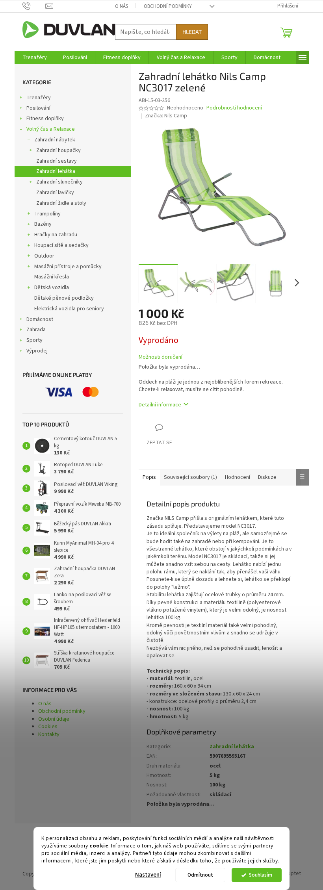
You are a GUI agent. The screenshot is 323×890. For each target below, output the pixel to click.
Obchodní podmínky (168, 6)
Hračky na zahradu (55, 235)
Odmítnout (200, 875)
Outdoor (44, 256)
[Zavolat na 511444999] (34, 5)
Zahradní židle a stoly (61, 203)
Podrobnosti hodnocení (234, 108)
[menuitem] (35, 57)
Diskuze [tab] (267, 477)
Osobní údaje (53, 719)
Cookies (48, 727)
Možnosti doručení (160, 357)
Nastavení (148, 875)
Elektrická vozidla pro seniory (69, 309)
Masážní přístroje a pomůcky (68, 267)
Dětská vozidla (51, 287)
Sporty (34, 340)
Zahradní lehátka (55, 171)
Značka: (166, 116)
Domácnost (39, 319)
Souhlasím (260, 875)
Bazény (43, 224)
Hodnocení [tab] (237, 477)
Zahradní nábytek (54, 140)
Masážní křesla (51, 277)
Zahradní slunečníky (59, 182)
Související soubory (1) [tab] (190, 477)
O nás (121, 6)
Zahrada (36, 330)
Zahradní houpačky (58, 150)
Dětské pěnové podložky (64, 298)
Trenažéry (38, 98)
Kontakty (48, 734)
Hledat (192, 31)
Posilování (38, 108)
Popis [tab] (149, 477)
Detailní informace (160, 405)
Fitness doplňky (45, 118)
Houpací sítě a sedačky (61, 245)
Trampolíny (47, 214)
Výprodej (37, 351)
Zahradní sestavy (56, 161)
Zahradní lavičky (55, 193)
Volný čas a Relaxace (50, 129)
